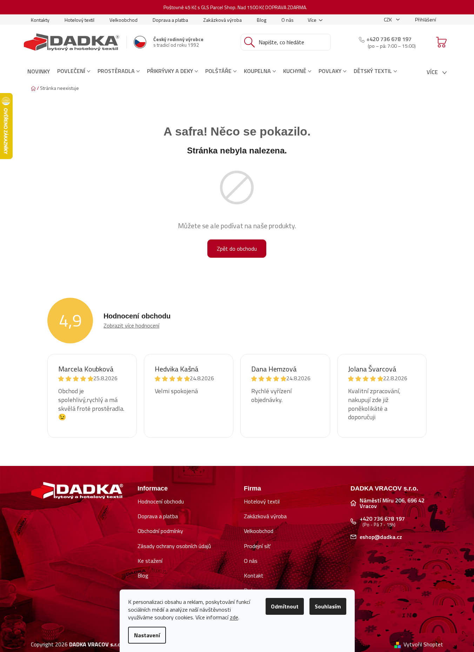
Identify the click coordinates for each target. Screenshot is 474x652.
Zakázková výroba (222, 20)
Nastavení (147, 635)
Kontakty (40, 20)
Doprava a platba (170, 20)
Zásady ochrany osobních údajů (174, 546)
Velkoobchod (123, 20)
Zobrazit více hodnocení (131, 325)
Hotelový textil (79, 20)
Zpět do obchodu (237, 248)
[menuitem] (38, 71)
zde (234, 617)
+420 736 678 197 (389, 38)
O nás (287, 20)
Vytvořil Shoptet (423, 644)
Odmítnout (285, 606)
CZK (388, 19)
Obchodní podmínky (160, 531)
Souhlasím (328, 606)
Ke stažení (150, 561)
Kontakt (253, 575)
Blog (261, 20)
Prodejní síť (257, 546)
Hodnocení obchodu (161, 501)
